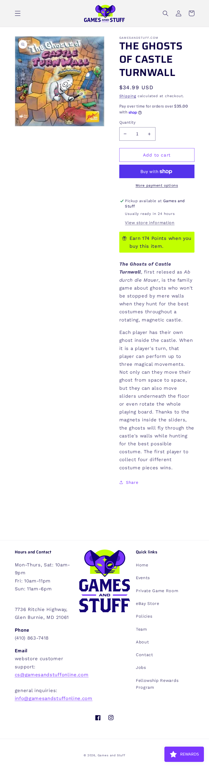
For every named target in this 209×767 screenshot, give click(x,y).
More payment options (157, 185)
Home (142, 565)
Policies (144, 616)
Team (141, 629)
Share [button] (132, 482)
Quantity (127, 122)
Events (143, 577)
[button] (17, 13)
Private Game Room (157, 590)
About (142, 642)
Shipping (127, 96)
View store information (149, 222)
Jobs (141, 667)
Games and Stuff (111, 755)
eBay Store (147, 603)
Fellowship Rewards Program (157, 684)
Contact (144, 654)
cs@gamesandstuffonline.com (52, 674)
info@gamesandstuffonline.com (54, 698)
